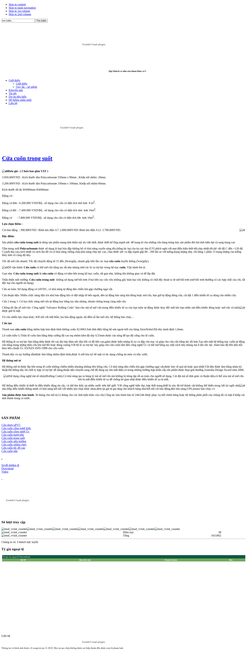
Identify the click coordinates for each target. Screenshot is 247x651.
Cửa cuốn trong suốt (27, 158)
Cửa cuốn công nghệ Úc (15, 431)
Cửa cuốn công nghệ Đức (16, 428)
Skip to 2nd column (20, 14)
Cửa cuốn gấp (9, 451)
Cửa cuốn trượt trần (12, 434)
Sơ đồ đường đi (10, 465)
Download (7, 468)
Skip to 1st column (19, 11)
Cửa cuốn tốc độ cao (13, 447)
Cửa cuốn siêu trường (13, 441)
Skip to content (17, 4)
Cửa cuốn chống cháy (14, 444)
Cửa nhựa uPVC (11, 425)
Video (4, 471)
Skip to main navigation (22, 7)
